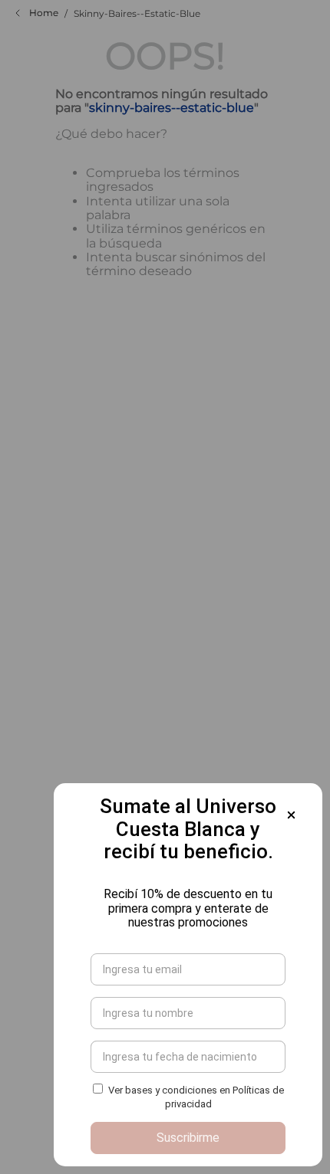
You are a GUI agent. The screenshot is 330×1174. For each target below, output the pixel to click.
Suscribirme (188, 1137)
